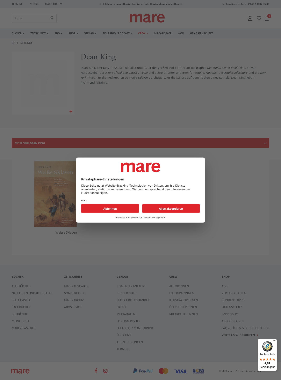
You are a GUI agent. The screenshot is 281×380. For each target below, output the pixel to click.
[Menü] (274, 340)
